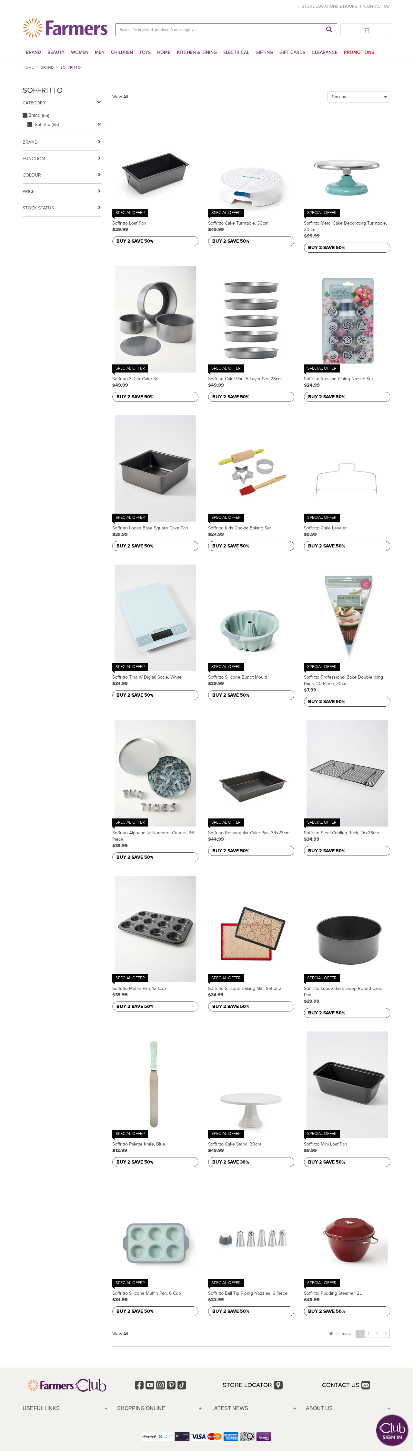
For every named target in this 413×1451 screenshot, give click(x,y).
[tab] (65, 1408)
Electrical (236, 52)
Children (122, 52)
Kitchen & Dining (197, 52)
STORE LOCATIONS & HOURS (330, 6)
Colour (32, 175)
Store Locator (247, 1385)
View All (120, 97)
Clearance (324, 52)
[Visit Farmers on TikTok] (181, 1385)
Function (34, 158)
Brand (33, 52)
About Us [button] (319, 1408)
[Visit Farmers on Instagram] (160, 1385)
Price (29, 191)
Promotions (359, 52)
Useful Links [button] (41, 1408)
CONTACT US (376, 6)
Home (163, 52)
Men (100, 52)
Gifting (264, 52)
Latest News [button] (229, 1408)
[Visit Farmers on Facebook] (139, 1385)
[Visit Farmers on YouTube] (150, 1385)
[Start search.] (329, 29)
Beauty (56, 52)
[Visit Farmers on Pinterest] (171, 1385)
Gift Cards (292, 52)
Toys (145, 52)
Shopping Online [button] (141, 1408)
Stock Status (38, 208)
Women (79, 52)
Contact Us (340, 1385)
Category (34, 103)
